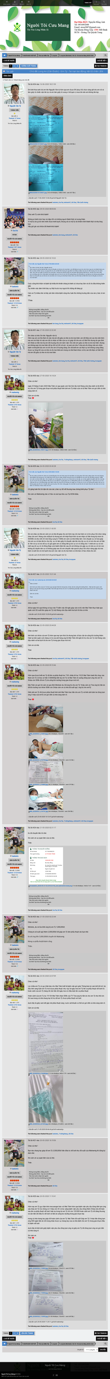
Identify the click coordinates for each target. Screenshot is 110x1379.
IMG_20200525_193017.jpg (38, 450)
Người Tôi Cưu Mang (8, 1374)
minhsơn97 (67, 202)
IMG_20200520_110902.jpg (38, 1268)
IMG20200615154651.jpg (38, 144)
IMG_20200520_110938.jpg (38, 1293)
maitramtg (15, 392)
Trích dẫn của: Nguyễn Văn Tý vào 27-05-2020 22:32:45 (44, 264)
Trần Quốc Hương (82, 202)
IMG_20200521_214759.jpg (38, 760)
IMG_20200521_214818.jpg (38, 734)
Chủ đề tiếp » (102, 60)
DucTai (61, 202)
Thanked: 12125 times (14, 303)
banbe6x (55, 202)
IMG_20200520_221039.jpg (38, 1124)
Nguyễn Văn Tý (15, 106)
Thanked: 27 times (14, 118)
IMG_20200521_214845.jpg (38, 784)
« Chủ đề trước (9, 60)
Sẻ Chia (73, 202)
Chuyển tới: (80, 1349)
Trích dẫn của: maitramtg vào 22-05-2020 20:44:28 (42, 580)
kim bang (62, 235)
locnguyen (80, 323)
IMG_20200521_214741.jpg (38, 811)
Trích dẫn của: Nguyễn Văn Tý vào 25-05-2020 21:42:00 (44, 472)
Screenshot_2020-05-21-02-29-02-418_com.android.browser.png (50, 886)
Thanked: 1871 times (14, 247)
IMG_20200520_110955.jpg (38, 1316)
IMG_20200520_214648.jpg (38, 1073)
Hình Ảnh (7, 76)
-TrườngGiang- (68, 459)
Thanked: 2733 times (14, 405)
